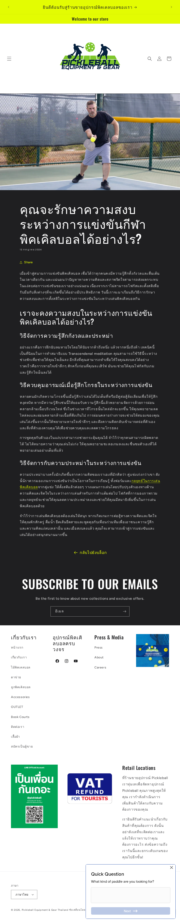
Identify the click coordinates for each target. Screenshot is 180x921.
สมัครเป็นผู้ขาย (22, 746)
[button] (9, 59)
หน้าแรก (17, 647)
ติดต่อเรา (17, 727)
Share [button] (28, 262)
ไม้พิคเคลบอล (21, 667)
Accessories (20, 697)
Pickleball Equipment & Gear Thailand (45, 910)
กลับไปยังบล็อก (93, 552)
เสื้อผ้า (15, 737)
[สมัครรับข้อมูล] (124, 611)
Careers (100, 667)
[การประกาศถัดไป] (171, 7)
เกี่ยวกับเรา (19, 657)
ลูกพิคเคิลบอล (21, 687)
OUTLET (17, 707)
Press (98, 647)
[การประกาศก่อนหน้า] (8, 7)
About (99, 657)
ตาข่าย (16, 677)
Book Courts (20, 717)
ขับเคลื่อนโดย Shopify (82, 910)
